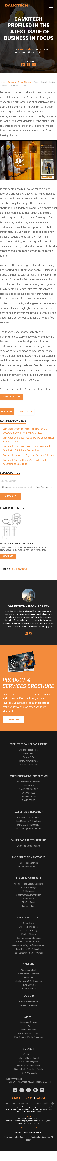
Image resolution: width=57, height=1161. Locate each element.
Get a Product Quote (28, 1062)
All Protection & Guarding (28, 781)
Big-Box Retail (28, 902)
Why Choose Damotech (28, 973)
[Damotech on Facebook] (21, 1090)
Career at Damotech (28, 1001)
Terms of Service (36, 1127)
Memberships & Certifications (28, 981)
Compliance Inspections (28, 817)
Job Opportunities (28, 1005)
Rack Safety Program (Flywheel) (28, 953)
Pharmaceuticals (28, 906)
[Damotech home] (16, 5)
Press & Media (29, 988)
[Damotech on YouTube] (35, 1090)
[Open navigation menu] (51, 5)
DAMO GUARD (28, 785)
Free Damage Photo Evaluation (28, 1037)
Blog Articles (28, 923)
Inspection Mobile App (28, 866)
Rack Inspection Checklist (29, 938)
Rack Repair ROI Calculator (28, 949)
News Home (7, 412)
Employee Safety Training (28, 846)
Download (13, 719)
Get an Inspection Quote (28, 1065)
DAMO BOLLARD (28, 796)
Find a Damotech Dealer (28, 1033)
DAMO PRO (28, 753)
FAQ (28, 1026)
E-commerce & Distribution (28, 895)
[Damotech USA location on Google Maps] (42, 1090)
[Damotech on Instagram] (28, 1090)
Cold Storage (29, 891)
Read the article (12, 397)
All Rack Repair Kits (28, 750)
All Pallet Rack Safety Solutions (28, 884)
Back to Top (26, 412)
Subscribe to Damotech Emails (28, 1069)
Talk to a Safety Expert (28, 1058)
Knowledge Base (28, 1029)
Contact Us (28, 1054)
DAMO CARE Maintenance (28, 825)
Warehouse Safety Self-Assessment (28, 945)
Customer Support (28, 1022)
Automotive (28, 898)
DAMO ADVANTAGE (28, 761)
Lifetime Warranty (28, 764)
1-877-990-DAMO (28, 1073)
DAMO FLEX (28, 757)
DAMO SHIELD (29, 793)
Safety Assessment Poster (28, 941)
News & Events (28, 985)
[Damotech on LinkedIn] (15, 1090)
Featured (15, 568)
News (24, 568)
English (16, 1097)
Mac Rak (28, 1116)
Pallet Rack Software (28, 863)
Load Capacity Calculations (28, 821)
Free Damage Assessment (28, 828)
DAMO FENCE (28, 800)
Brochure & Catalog (28, 930)
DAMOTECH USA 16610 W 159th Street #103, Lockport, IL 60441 (28, 1080)
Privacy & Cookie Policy (23, 1127)
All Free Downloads (28, 927)
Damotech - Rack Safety (26, 49)
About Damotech (28, 970)
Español (40, 1097)
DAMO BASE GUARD (28, 789)
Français (28, 1097)
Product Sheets (28, 934)
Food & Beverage (29, 887)
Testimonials (28, 977)
